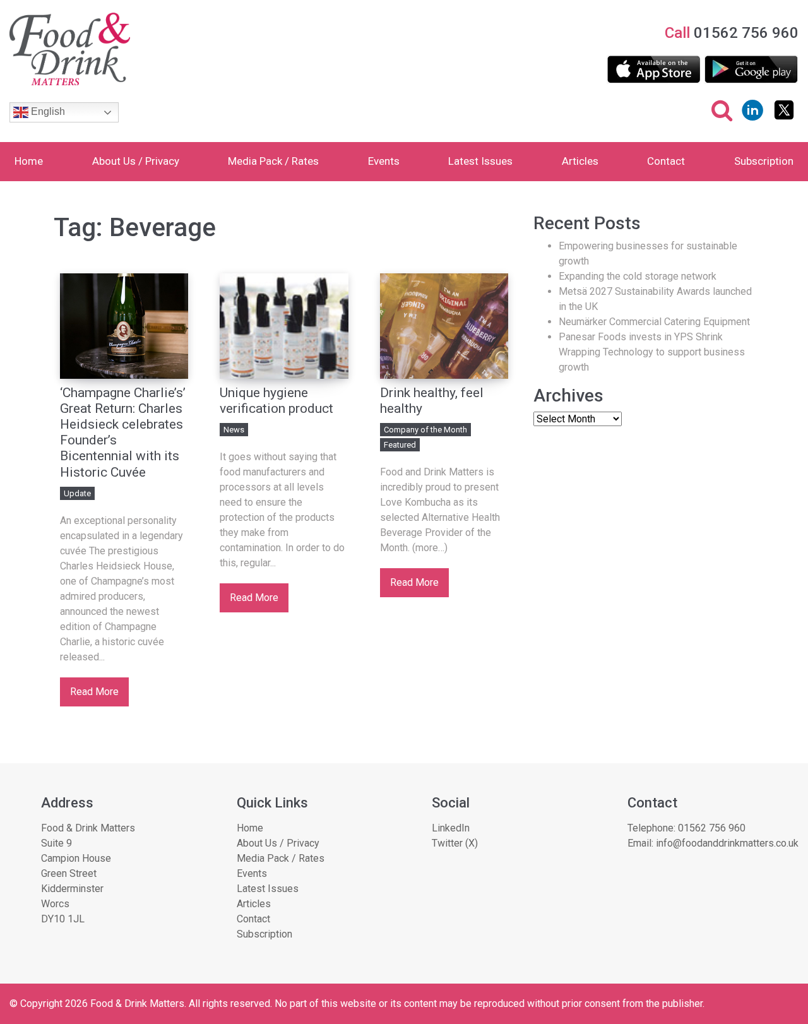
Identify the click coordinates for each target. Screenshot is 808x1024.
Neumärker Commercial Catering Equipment (654, 322)
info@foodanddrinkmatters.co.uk (727, 843)
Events (384, 161)
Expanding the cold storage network (637, 276)
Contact (666, 161)
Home (29, 161)
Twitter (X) (455, 843)
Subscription (763, 161)
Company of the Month (425, 429)
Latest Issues (480, 161)
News (233, 429)
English (46, 111)
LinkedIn (451, 828)
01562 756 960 (712, 828)
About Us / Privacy (135, 161)
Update (77, 493)
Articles (580, 161)
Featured (400, 444)
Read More (94, 692)
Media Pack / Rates (273, 161)
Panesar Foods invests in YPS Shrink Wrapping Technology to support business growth (652, 352)
